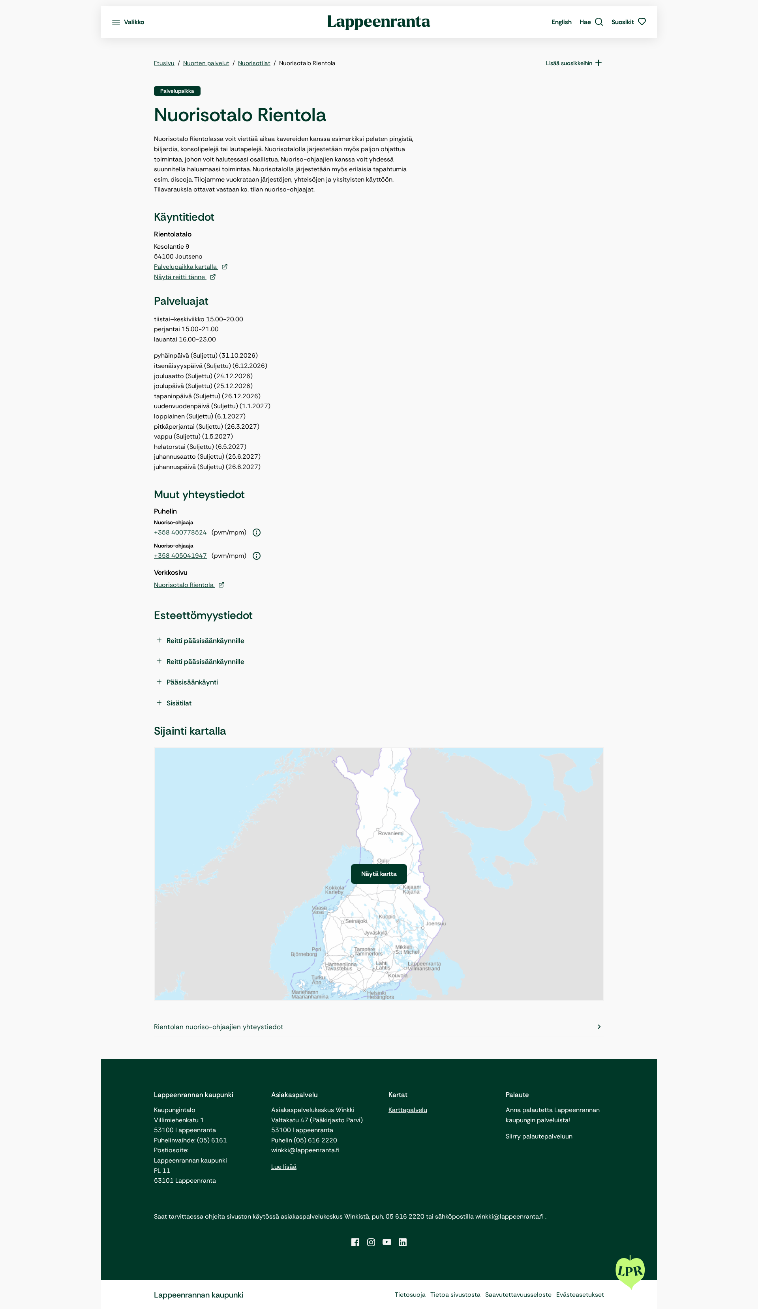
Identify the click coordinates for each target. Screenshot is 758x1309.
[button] (592, 22)
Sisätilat (179, 703)
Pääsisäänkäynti (192, 682)
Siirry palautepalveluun (539, 1136)
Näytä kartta (379, 874)
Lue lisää (283, 1167)
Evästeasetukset (580, 1294)
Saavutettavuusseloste (518, 1294)
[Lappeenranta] (379, 22)
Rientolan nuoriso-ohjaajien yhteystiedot (218, 1026)
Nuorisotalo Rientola (184, 585)
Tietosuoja (410, 1294)
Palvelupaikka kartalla (186, 267)
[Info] (256, 533)
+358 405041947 (180, 555)
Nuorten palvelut (206, 63)
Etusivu (164, 63)
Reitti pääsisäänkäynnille (205, 640)
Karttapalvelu (407, 1110)
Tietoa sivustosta (455, 1294)
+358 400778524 (180, 532)
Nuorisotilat (254, 63)
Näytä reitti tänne (180, 277)
